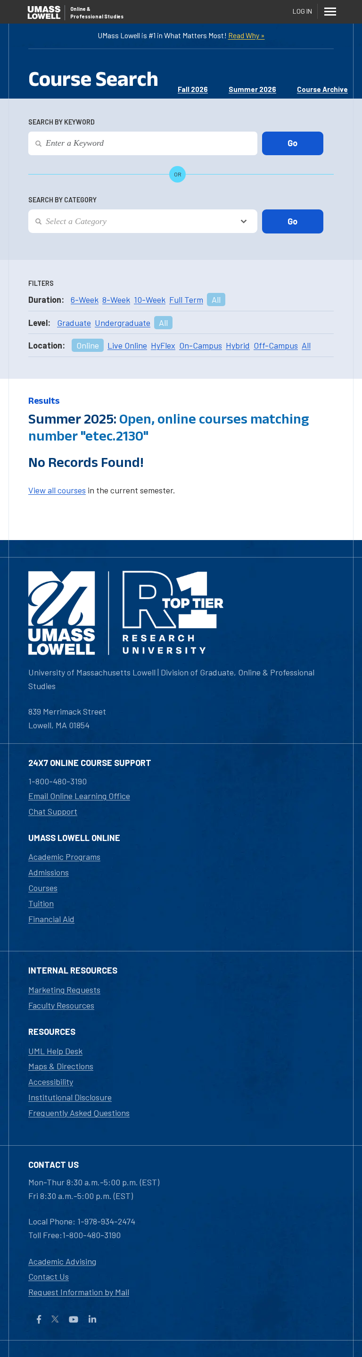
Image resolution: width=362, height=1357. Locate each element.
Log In (302, 11)
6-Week (85, 299)
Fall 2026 (193, 89)
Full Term (186, 299)
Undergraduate (122, 322)
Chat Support (52, 811)
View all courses (57, 490)
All (216, 299)
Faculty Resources (61, 1005)
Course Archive (322, 89)
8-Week (116, 299)
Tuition (41, 903)
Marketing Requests (64, 989)
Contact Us (48, 1276)
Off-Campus (276, 345)
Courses (43, 887)
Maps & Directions (60, 1066)
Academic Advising (62, 1261)
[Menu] (330, 11)
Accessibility (50, 1081)
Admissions (48, 872)
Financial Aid (51, 919)
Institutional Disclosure (70, 1097)
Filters (41, 283)
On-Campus (200, 345)
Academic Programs (64, 856)
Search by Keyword (61, 122)
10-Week (149, 299)
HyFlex (163, 345)
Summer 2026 (252, 89)
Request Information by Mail (78, 1292)
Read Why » (246, 35)
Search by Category (62, 200)
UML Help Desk (55, 1051)
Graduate (74, 322)
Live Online (127, 345)
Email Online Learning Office (79, 796)
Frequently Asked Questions (79, 1112)
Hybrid (238, 345)
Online (87, 345)
